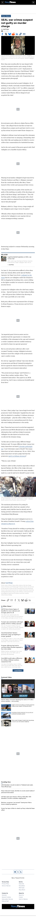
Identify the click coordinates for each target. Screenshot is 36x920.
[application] (18, 688)
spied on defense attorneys (17, 456)
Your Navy (6, 16)
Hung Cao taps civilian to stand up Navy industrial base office (18, 809)
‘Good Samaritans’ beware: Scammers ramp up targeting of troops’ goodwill (10, 634)
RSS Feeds (21, 887)
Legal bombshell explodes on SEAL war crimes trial (19, 258)
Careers (21, 897)
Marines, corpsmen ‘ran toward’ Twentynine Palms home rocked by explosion (16, 803)
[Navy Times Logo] (10, 2)
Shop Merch (22, 889)
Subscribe (21, 883)
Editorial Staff (5, 901)
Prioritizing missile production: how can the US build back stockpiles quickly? (22, 713)
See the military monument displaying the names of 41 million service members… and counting (17, 700)
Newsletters (22, 885)
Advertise (4, 895)
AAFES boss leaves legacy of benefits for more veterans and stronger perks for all (10, 611)
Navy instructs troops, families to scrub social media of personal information (17, 791)
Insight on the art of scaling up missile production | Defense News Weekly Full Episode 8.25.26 (23, 705)
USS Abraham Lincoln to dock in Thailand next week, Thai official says (17, 786)
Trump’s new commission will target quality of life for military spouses (12, 623)
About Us (21, 895)
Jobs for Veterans (23, 899)
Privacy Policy (5, 883)
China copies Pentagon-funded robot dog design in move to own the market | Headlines (23, 721)
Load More (18, 670)
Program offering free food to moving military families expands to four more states (12, 647)
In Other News (6, 606)
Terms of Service (6, 885)
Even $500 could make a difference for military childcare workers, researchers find (11, 660)
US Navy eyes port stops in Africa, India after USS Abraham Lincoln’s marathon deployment (16, 797)
